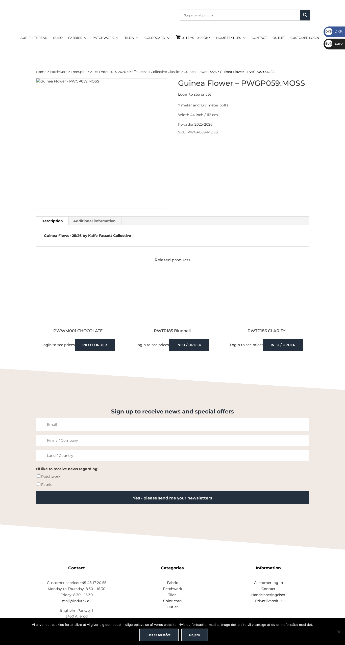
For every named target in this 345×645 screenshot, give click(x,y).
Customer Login (304, 38)
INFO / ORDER (94, 345)
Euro (334, 43)
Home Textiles (228, 38)
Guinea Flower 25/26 (200, 72)
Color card (172, 601)
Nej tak (194, 635)
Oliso (58, 38)
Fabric (46, 484)
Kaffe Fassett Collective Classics (154, 72)
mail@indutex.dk (76, 601)
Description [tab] (52, 221)
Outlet (279, 38)
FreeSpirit (79, 72)
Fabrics (75, 38)
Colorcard (154, 38)
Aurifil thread (33, 38)
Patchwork (103, 38)
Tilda (129, 38)
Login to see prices (194, 94)
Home (41, 72)
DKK (333, 31)
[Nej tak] (338, 631)
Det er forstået (158, 635)
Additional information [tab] (94, 221)
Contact (259, 38)
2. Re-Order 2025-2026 (108, 72)
